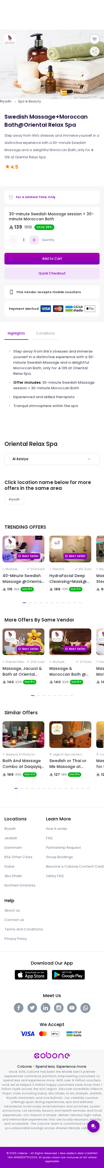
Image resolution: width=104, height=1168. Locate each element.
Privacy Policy (15, 938)
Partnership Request (63, 847)
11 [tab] (80, 602)
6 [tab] (52, 602)
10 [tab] (74, 602)
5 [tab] (46, 602)
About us (12, 910)
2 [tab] (30, 602)
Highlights (16, 333)
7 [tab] (57, 602)
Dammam (13, 847)
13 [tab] (82, 788)
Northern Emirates (19, 885)
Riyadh (5, 101)
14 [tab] (88, 788)
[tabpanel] (23, 570)
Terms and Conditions (23, 929)
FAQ (49, 838)
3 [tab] (35, 602)
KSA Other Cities (18, 857)
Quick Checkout (52, 273)
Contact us (14, 919)
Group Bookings (59, 857)
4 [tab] (41, 602)
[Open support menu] (93, 1126)
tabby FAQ (55, 875)
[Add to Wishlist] (95, 39)
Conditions (45, 333)
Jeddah (10, 838)
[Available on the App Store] (31, 974)
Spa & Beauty (29, 101)
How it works (56, 828)
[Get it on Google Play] (68, 974)
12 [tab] (77, 788)
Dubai (9, 866)
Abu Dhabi (13, 875)
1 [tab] (24, 602)
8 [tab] (63, 602)
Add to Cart (52, 258)
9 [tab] (68, 602)
